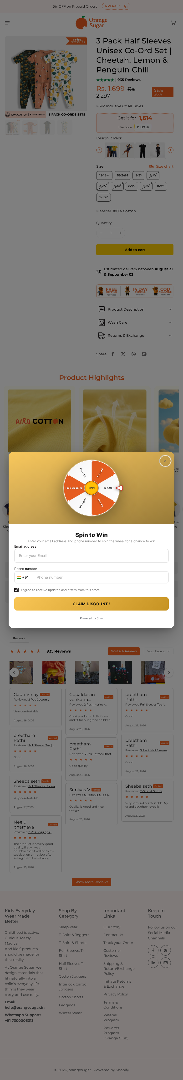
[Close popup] (165, 461)
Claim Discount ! (92, 604)
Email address (25, 546)
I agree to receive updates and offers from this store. (61, 590)
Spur (100, 618)
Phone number (25, 569)
